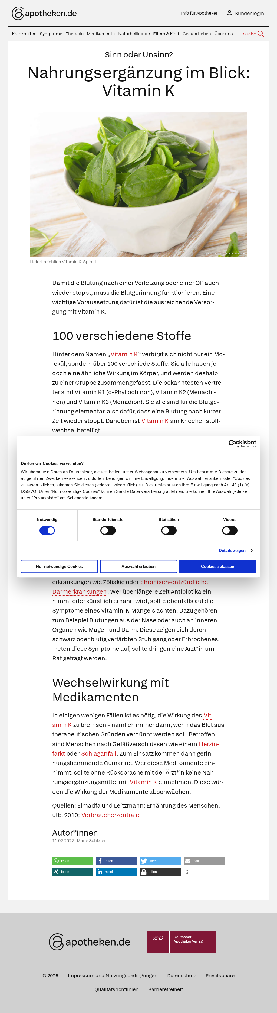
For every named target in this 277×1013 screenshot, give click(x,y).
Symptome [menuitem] (51, 34)
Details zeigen (232, 550)
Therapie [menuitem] (75, 34)
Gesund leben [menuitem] (197, 34)
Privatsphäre (220, 975)
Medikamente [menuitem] (101, 34)
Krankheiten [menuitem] (24, 34)
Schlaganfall (98, 754)
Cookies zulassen (217, 566)
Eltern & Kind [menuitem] (166, 34)
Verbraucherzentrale (110, 815)
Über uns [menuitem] (224, 34)
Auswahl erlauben (138, 566)
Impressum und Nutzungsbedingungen (112, 975)
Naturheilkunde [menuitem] (134, 34)
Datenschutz (181, 975)
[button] (72, 861)
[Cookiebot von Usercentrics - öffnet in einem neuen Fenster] (232, 444)
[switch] (108, 530)
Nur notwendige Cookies (59, 566)
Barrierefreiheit (165, 989)
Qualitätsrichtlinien (116, 989)
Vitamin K (124, 354)
